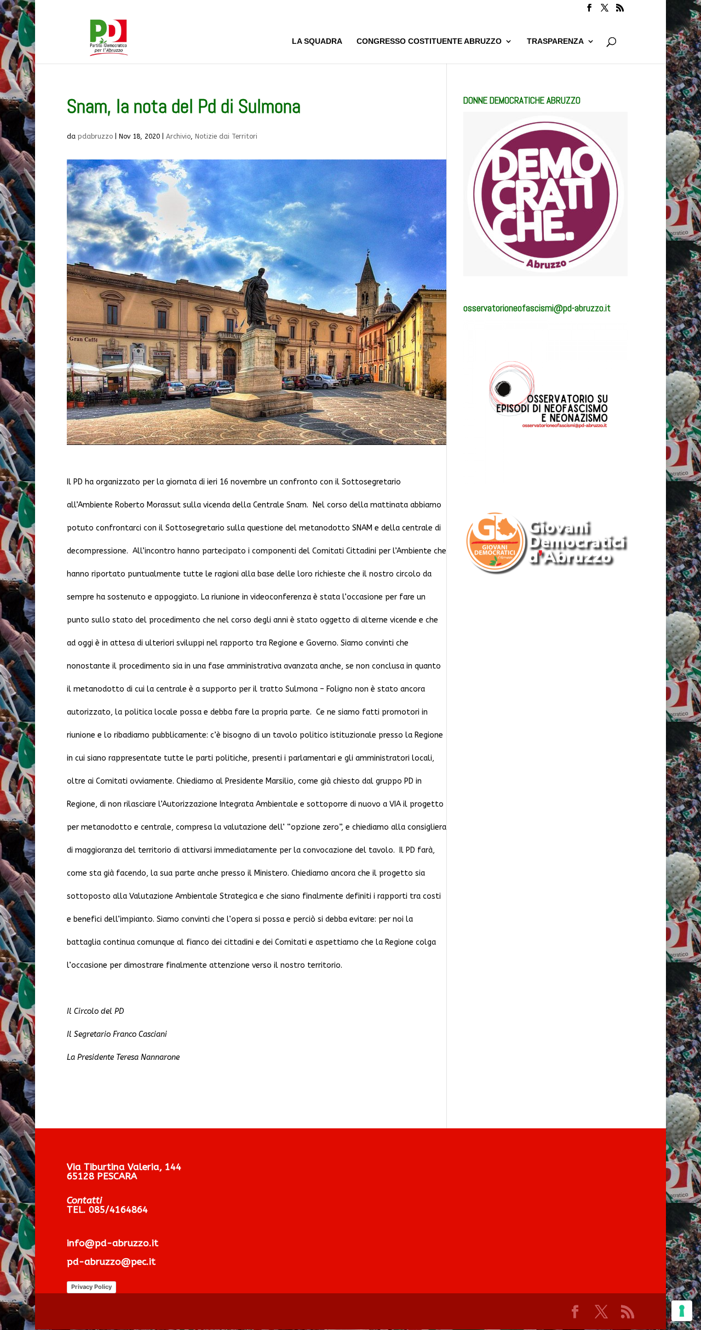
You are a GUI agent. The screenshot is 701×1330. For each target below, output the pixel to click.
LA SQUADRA (317, 41)
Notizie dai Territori (226, 136)
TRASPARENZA (555, 41)
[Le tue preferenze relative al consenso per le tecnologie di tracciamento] (681, 1310)
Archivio (178, 136)
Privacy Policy (91, 1287)
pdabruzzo (95, 136)
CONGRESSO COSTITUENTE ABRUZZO (429, 41)
